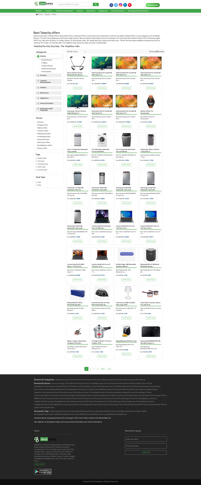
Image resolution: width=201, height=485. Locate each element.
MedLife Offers (65, 401)
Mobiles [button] (43, 56)
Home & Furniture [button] (46, 103)
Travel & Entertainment (63, 11)
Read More (39, 464)
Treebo (89, 395)
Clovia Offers (93, 398)
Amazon (41, 122)
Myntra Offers (42, 128)
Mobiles (38, 11)
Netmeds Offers (78, 401)
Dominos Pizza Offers (151, 386)
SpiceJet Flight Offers (149, 389)
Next (103, 369)
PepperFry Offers (40, 392)
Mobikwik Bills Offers (108, 389)
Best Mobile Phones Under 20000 (72, 414)
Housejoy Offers (120, 401)
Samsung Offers (71, 392)
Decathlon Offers (137, 395)
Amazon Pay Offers (109, 386)
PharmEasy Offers (92, 401)
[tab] (48, 56)
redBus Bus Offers (134, 401)
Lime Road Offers (105, 398)
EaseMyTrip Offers (41, 404)
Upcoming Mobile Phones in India (97, 414)
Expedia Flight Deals (72, 395)
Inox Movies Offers (77, 404)
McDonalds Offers (125, 386)
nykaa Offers (160, 395)
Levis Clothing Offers (92, 389)
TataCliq (96, 395)
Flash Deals (41, 167)
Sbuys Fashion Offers (86, 392)
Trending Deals (43, 164)
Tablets (44, 63)
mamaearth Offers (159, 404)
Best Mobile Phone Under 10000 (133, 411)
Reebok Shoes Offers (56, 392)
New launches (152, 5)
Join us (146, 452)
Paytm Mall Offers (124, 389)
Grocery (48, 11)
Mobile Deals (42, 158)
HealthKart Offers (76, 389)
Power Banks (46, 71)
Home (40, 14)
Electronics (91, 11)
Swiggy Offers (43, 125)
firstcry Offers (42, 148)
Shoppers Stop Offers (131, 398)
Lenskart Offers (52, 401)
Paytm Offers (67, 386)
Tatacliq (47, 14)
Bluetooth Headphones (118, 414)
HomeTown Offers (106, 401)
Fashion (79, 11)
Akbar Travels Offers (93, 386)
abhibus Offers (147, 401)
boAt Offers (50, 407)
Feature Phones (47, 66)
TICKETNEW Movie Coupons (59, 404)
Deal (39, 182)
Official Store (137, 386)
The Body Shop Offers (54, 398)
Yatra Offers (117, 398)
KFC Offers (143, 404)
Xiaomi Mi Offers (43, 139)
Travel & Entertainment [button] (45, 81)
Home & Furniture (117, 11)
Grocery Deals (42, 170)
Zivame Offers (81, 398)
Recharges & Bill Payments (138, 11)
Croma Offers (134, 392)
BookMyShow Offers (45, 145)
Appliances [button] (44, 98)
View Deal (78, 88)
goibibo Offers (39, 407)
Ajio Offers (136, 389)
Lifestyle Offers (69, 398)
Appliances (103, 11)
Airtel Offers (133, 404)
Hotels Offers (59, 395)
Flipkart (53, 389)
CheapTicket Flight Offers (43, 395)
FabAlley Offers (40, 401)
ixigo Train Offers (121, 404)
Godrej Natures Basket (120, 392)
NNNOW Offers (39, 398)
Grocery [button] (43, 75)
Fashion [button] (43, 87)
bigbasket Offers (91, 404)
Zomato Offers (43, 131)
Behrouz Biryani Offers (121, 395)
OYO (110, 395)
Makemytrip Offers (44, 134)
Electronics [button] (44, 93)
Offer (39, 185)
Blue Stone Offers (44, 142)
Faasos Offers (149, 395)
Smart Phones (47, 60)
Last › (110, 369)
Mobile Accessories (49, 69)
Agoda (83, 395)
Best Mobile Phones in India (111, 411)
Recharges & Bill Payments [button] (46, 109)
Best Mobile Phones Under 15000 (46, 414)
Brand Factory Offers (106, 404)
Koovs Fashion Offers (42, 389)
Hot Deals (41, 161)
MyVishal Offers (63, 389)
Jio (149, 404)
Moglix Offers (145, 392)
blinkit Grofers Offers (103, 392)
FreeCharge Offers (44, 136)
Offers (54, 14)
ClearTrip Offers (79, 386)
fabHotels (103, 395)
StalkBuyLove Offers (148, 398)
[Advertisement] (98, 26)
